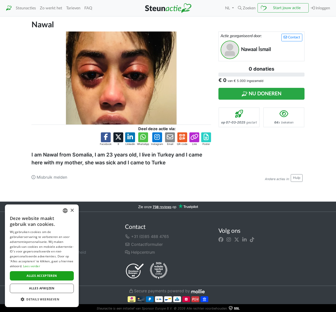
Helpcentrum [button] (142, 252)
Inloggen (322, 8)
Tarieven (73, 8)
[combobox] (65, 210)
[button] (247, 8)
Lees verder (31, 266)
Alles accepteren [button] (42, 276)
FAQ (88, 8)
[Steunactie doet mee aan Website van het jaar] (159, 270)
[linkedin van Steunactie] (244, 239)
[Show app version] (332, 308)
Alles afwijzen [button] (42, 288)
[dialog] (42, 255)
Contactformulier (146, 244)
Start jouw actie (287, 8)
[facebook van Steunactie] (220, 239)
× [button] (72, 210)
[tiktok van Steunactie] (252, 239)
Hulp (296, 178)
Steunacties (26, 8)
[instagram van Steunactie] (229, 239)
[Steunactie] (9, 8)
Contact (293, 37)
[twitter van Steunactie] (236, 239)
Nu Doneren (264, 93)
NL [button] (228, 8)
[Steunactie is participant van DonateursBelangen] (135, 271)
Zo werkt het (51, 8)
